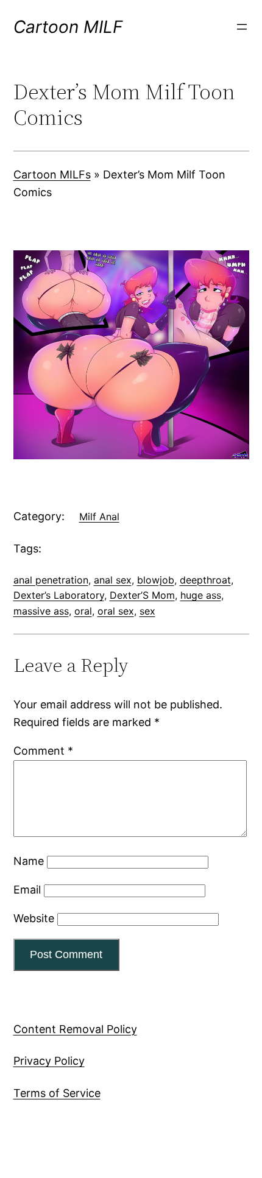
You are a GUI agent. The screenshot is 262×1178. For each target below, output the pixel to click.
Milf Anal (99, 516)
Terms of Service (57, 1093)
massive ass (41, 611)
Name (28, 861)
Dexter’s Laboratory (58, 595)
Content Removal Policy (75, 1029)
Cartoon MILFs (52, 174)
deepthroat (205, 580)
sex (147, 611)
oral (83, 611)
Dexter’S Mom (142, 595)
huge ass (200, 595)
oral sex (115, 611)
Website (33, 918)
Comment (43, 750)
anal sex (113, 580)
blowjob (155, 580)
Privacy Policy (49, 1060)
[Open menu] (242, 26)
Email (27, 889)
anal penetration (50, 580)
